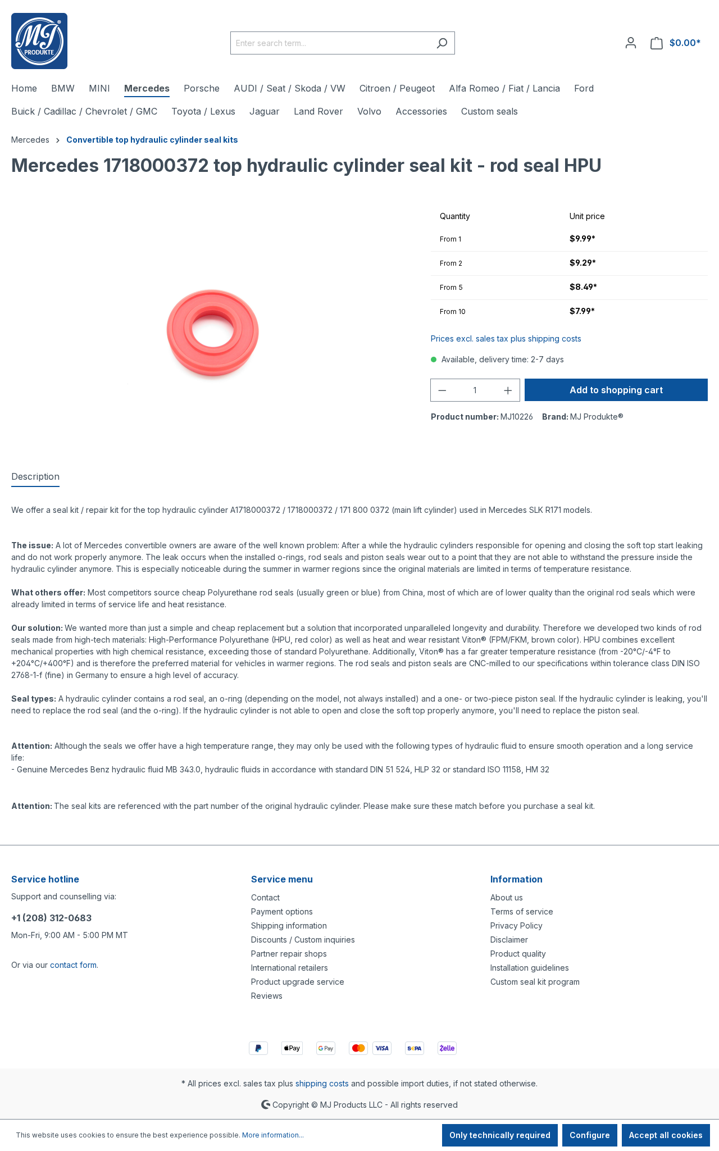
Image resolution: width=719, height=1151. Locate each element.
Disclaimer (509, 939)
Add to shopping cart (616, 389)
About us (506, 897)
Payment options (282, 911)
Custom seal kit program (535, 981)
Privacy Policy (516, 925)
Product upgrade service (297, 981)
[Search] (442, 42)
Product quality (518, 953)
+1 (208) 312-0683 (51, 917)
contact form (73, 965)
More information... (273, 1135)
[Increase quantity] (508, 390)
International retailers (289, 967)
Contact (265, 897)
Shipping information (289, 925)
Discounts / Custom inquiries (303, 939)
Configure (590, 1135)
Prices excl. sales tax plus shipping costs (506, 338)
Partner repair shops (289, 953)
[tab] (35, 477)
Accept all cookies (666, 1135)
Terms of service (521, 911)
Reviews (267, 995)
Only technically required (499, 1135)
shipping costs (322, 1083)
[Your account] (631, 42)
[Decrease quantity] (442, 390)
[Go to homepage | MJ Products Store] (39, 41)
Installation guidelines (529, 967)
